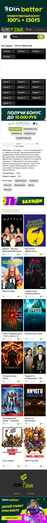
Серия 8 (21, 92)
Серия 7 (6, 92)
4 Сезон (6, 57)
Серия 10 (7, 98)
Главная (16, 494)
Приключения (20, 181)
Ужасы (31, 185)
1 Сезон (6, 51)
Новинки (30, 494)
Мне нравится (9, 124)
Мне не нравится (13, 124)
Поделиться (29, 133)
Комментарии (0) (23, 138)
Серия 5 (21, 87)
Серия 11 (22, 98)
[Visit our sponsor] (23, 114)
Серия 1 (6, 82)
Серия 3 (35, 82)
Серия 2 (21, 82)
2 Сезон (21, 51)
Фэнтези (7, 185)
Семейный (34, 181)
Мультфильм (20, 185)
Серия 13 (7, 103)
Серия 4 (6, 87)
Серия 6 (35, 87)
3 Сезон (35, 51)
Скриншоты (16, 133)
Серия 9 (35, 92)
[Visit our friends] (23, 201)
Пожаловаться (30, 129)
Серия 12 (36, 98)
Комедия (7, 190)
